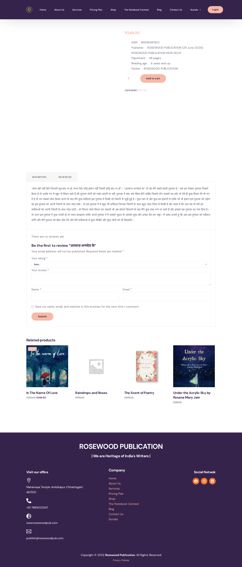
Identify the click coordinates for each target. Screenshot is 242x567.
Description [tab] (39, 177)
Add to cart (153, 78)
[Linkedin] (212, 481)
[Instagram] (204, 481)
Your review (40, 270)
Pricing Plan (116, 493)
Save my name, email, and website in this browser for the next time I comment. (87, 306)
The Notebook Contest (124, 504)
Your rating (39, 258)
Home (112, 478)
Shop (112, 499)
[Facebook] (196, 481)
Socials (113, 519)
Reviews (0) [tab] (65, 177)
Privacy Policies (121, 560)
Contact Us (116, 514)
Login (215, 9)
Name (36, 289)
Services (114, 488)
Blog (111, 509)
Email (127, 289)
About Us (115, 483)
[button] (131, 519)
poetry (142, 90)
